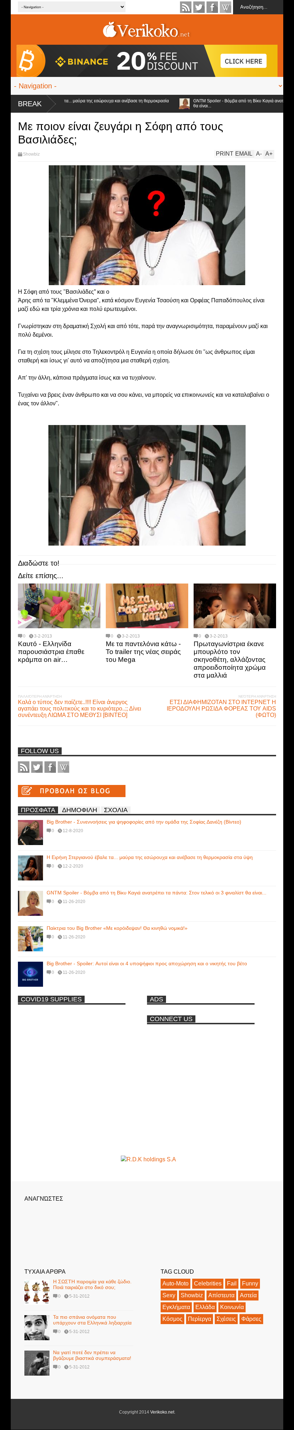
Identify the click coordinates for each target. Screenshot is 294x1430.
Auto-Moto (175, 1283)
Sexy (168, 1295)
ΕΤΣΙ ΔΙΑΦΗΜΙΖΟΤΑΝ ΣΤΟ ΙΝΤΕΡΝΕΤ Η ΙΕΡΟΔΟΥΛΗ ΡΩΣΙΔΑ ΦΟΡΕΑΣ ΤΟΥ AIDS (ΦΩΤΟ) (221, 708)
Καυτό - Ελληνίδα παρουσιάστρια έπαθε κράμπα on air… (51, 651)
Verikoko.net (162, 1412)
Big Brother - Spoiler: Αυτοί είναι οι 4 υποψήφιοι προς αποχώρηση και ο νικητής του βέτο (147, 963)
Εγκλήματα (176, 1307)
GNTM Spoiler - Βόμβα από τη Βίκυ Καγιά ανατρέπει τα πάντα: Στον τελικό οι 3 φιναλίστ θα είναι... (156, 892)
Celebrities (208, 1283)
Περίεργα (199, 1319)
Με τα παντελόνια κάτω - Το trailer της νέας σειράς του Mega (143, 651)
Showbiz (31, 154)
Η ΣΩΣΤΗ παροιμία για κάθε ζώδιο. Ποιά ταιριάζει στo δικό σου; (92, 1284)
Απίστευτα (221, 1295)
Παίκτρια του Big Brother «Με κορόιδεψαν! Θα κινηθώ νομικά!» (117, 928)
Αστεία (248, 1295)
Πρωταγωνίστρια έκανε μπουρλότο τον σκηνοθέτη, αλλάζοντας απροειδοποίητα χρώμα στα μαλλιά (230, 659)
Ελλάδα (205, 1307)
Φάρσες (251, 1319)
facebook (212, 7)
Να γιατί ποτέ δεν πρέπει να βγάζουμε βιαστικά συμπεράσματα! (92, 1355)
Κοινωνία (232, 1307)
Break (30, 104)
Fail (232, 1283)
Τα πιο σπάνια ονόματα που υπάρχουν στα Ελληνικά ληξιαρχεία (92, 1320)
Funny (250, 1283)
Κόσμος (172, 1319)
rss (185, 7)
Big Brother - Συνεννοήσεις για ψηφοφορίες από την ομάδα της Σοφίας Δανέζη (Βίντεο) (144, 822)
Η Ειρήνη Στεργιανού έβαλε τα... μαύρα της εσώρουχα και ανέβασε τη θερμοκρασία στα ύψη (150, 857)
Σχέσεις (226, 1319)
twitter (199, 7)
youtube (225, 7)
